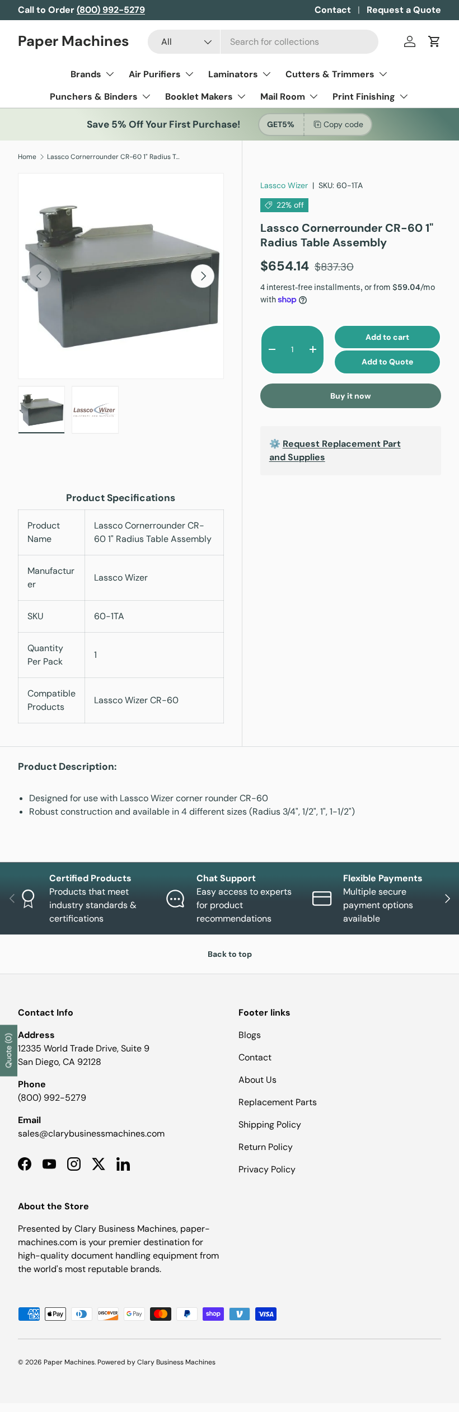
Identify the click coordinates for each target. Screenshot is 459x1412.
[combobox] (263, 42)
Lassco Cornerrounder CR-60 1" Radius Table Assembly (114, 156)
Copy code (343, 124)
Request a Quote (404, 10)
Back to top (230, 954)
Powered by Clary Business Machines (156, 1362)
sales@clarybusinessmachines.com (91, 1133)
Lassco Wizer (284, 185)
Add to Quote (387, 362)
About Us (257, 1080)
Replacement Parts (277, 1102)
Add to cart (387, 337)
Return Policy (265, 1147)
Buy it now (350, 396)
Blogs (249, 1035)
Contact (333, 10)
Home (27, 156)
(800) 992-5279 (52, 1098)
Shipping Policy (269, 1124)
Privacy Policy (267, 1169)
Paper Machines (69, 1362)
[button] (434, 41)
